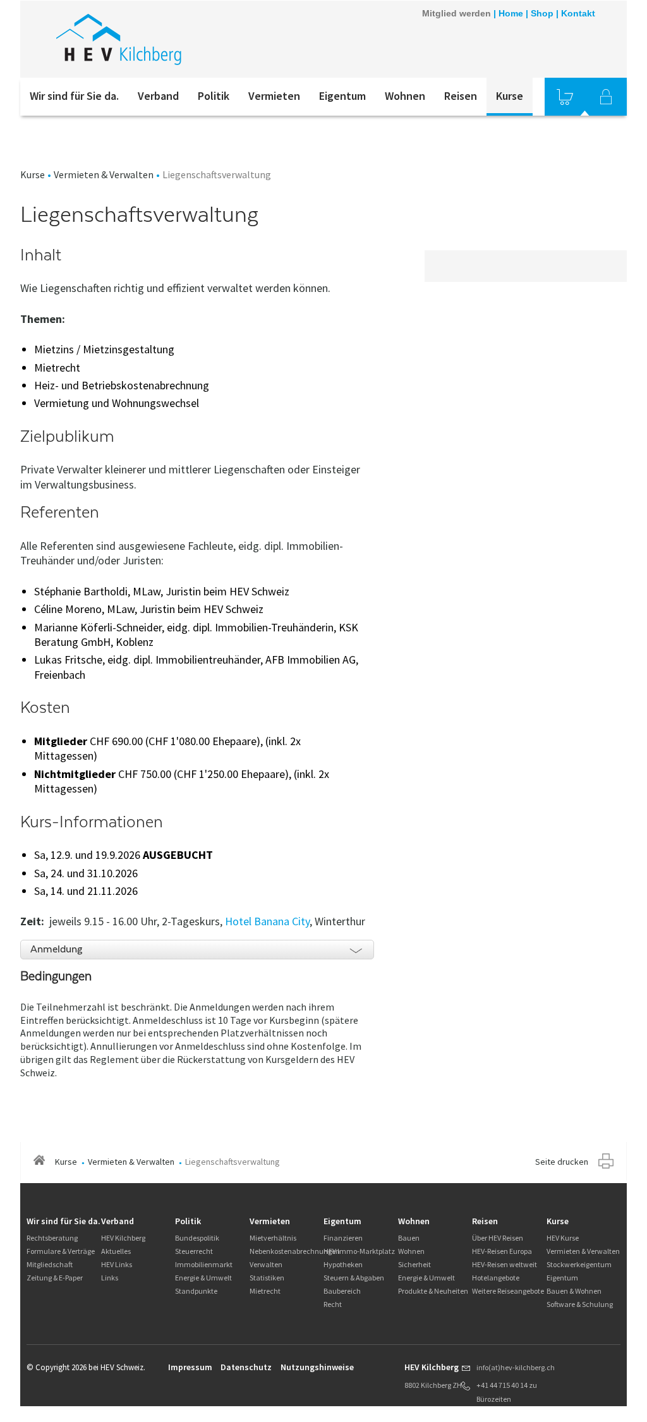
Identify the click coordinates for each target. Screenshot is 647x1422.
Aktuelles (116, 1251)
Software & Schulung (580, 1304)
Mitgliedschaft (50, 1264)
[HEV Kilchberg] (190, 39)
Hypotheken (343, 1264)
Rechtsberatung (52, 1238)
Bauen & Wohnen (574, 1291)
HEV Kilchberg (123, 1238)
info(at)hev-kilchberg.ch (515, 1367)
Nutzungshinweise (317, 1367)
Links (109, 1277)
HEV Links (116, 1264)
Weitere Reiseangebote (508, 1291)
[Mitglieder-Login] (606, 97)
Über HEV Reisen (497, 1238)
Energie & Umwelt (203, 1277)
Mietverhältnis (273, 1238)
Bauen (409, 1238)
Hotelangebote (495, 1277)
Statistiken (267, 1277)
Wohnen (405, 95)
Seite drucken (561, 1161)
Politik (213, 95)
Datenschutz (246, 1367)
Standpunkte (196, 1291)
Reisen (460, 95)
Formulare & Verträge (61, 1251)
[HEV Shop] (565, 97)
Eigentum (342, 95)
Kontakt (578, 13)
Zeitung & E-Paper (55, 1277)
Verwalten (266, 1264)
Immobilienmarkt (204, 1264)
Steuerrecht (194, 1251)
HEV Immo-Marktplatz (359, 1251)
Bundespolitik (197, 1238)
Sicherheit (414, 1264)
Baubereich (342, 1291)
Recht (333, 1304)
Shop (542, 13)
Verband (158, 95)
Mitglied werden (456, 13)
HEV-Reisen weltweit (504, 1264)
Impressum (190, 1367)
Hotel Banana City (267, 921)
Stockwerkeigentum (579, 1264)
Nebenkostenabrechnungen (295, 1251)
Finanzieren (343, 1238)
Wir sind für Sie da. (74, 95)
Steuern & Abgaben (354, 1277)
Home (511, 13)
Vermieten (274, 95)
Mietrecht (265, 1291)
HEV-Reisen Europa (502, 1251)
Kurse (509, 95)
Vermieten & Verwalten (104, 174)
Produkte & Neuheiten (433, 1291)
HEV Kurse (563, 1238)
